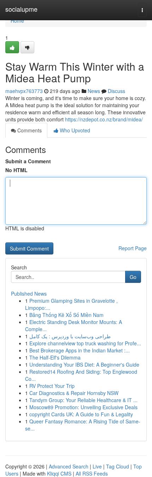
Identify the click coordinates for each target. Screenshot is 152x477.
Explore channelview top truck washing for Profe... (85, 343)
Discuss (116, 90)
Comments (29, 130)
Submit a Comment (28, 161)
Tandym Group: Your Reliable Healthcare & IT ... (83, 400)
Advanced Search (68, 466)
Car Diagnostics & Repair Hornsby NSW (73, 392)
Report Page (132, 248)
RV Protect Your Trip (52, 385)
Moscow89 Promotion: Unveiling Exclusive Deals (83, 407)
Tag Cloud (117, 466)
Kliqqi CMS (59, 473)
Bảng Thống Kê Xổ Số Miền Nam (66, 314)
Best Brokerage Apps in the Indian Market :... (79, 350)
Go (133, 276)
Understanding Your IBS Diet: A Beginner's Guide (84, 364)
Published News (29, 293)
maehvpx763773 (24, 90)
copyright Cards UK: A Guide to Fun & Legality (81, 414)
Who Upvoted (74, 130)
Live (97, 466)
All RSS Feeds (92, 473)
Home (17, 20)
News (94, 90)
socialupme (21, 8)
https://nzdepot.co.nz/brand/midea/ (104, 119)
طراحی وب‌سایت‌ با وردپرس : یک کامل (70, 336)
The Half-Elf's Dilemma (55, 357)
